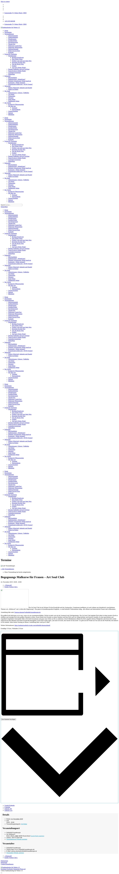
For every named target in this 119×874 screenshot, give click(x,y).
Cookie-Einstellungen (7, 864)
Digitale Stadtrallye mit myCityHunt (18, 69)
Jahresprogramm (13, 35)
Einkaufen (7, 76)
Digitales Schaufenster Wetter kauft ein (19, 81)
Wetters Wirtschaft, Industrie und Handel (20, 87)
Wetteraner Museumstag (15, 47)
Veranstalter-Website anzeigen (15, 853)
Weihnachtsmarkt (13, 49)
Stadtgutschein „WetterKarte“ (16, 79)
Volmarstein (11, 96)
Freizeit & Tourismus (10, 54)
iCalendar (7, 807)
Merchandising (12, 77)
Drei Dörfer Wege (17, 59)
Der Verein (7, 103)
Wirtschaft (7, 86)
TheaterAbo (11, 44)
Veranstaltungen (9, 34)
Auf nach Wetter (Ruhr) (19, 67)
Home (6, 30)
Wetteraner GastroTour (15, 46)
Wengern (10, 98)
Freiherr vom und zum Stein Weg (21, 61)
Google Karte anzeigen (37, 836)
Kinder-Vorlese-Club (11, 587)
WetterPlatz (11, 74)
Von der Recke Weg (18, 64)
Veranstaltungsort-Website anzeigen (16, 839)
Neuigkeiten (8, 32)
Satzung (10, 113)
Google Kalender (9, 805)
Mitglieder (11, 114)
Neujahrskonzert (13, 42)
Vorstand (14, 108)
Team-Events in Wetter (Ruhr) (17, 71)
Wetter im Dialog (13, 89)
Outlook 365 (8, 809)
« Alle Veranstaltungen (7, 569)
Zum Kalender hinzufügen (8, 719)
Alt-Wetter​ (11, 94)
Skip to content (5, 1)
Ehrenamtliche (16, 109)
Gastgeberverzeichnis (14, 72)
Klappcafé (8, 585)
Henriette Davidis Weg (18, 62)
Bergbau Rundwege (18, 57)
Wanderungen (12, 39)
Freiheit (14, 66)
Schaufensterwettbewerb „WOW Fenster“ (20, 84)
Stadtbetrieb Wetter (13, 101)
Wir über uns (12, 106)
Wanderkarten (12, 56)
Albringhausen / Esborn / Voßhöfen (18, 93)
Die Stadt (7, 91)
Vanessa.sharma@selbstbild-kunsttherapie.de (27, 612)
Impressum (4, 862)
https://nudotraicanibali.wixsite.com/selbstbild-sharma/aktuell (32, 625)
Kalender (11, 52)
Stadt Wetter (11, 99)
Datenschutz (4, 861)
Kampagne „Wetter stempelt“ (16, 82)
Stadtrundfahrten (13, 37)
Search (3, 205)
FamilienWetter (12, 40)
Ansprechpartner (13, 111)
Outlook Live (8, 810)
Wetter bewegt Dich (14, 51)
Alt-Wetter (24, 824)
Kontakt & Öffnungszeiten (16, 104)
